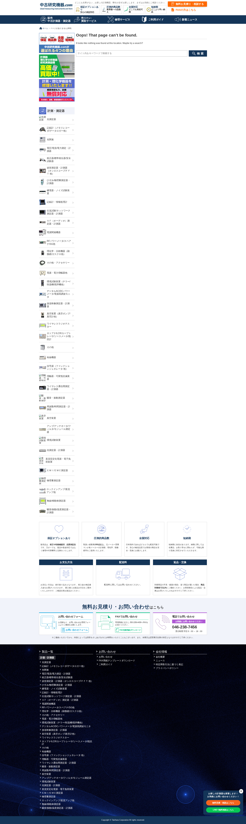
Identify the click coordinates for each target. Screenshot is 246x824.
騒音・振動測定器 (51, 766)
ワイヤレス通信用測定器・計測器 (59, 763)
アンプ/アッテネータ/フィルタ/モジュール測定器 (66, 778)
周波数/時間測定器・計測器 (56, 770)
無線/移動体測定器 (51, 804)
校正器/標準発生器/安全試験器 (57, 677)
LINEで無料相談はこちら (223, 810)
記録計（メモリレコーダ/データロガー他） (64, 666)
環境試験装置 (49, 781)
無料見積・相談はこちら (223, 803)
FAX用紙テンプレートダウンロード (117, 660)
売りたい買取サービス (89, 19)
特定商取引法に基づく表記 (169, 664)
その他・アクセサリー (53, 715)
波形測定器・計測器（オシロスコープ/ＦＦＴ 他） (67, 681)
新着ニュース (189, 19)
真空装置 (46, 774)
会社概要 (160, 657)
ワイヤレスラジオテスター (55, 737)
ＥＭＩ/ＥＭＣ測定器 (52, 793)
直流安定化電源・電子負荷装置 (58, 789)
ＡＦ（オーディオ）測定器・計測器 (60, 700)
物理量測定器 (49, 796)
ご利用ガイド (156, 19)
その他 (45, 747)
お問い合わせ (105, 657)
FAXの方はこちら (186, 9)
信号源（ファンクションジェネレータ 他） (64, 755)
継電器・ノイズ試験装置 (54, 688)
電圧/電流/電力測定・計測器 (56, 673)
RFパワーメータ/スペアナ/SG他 (58, 707)
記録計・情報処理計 (52, 692)
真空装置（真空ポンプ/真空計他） (59, 734)
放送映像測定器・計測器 (54, 730)
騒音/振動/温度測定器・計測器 (57, 808)
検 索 (200, 53)
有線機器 (46, 751)
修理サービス (122, 19)
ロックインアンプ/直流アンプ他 (58, 800)
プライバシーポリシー (167, 668)
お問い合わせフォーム (77, 630)
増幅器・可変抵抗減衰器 (54, 759)
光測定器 (46, 662)
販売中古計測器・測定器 (59, 19)
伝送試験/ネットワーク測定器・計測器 (61, 696)
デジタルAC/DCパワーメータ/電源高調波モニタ (66, 726)
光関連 (45, 670)
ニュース (160, 660)
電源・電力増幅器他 (52, 719)
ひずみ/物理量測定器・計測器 (57, 685)
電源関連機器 (49, 704)
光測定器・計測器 (51, 785)
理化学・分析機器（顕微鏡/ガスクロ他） (62, 711)
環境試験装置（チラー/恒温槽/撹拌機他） (63, 722)
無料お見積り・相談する (190, 4)
